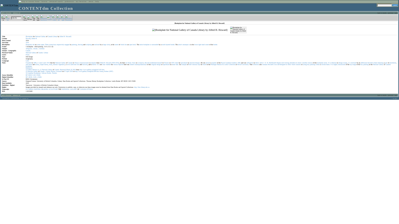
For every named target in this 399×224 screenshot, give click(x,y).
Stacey (101, 71)
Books (36, 48)
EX (27, 89)
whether (108, 64)
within (318, 64)
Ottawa (77, 63)
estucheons (392, 63)
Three (46, 44)
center (116, 44)
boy (308, 64)
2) (26, 71)
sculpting (89, 44)
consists (298, 64)
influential (250, 63)
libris (289, 64)
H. (64, 36)
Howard (28, 38)
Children (41, 48)
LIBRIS (30, 89)
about (91, 1)
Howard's (271, 64)
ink (33, 44)
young (51, 44)
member (214, 63)
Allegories (29, 48)
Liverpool (141, 63)
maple (42, 64)
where (176, 63)
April (67, 71)
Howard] (68, 36)
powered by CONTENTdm (11, 98)
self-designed (281, 64)
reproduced (166, 64)
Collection (232, 64)
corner (207, 44)
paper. (43, 44)
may (199, 64)
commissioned (83, 63)
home (37, 1)
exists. (326, 63)
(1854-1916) (115, 63)
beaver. (94, 64)
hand (203, 44)
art (126, 63)
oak (27, 64)
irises (50, 64)
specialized (184, 63)
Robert (106, 71)
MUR (30, 75)
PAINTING (37, 89)
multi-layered (166, 44)
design (341, 63)
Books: (49, 73)
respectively (60, 44)
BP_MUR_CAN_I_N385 (34, 77)
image (354, 64)
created (132, 64)
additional (364, 63)
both (190, 64)
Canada (50, 36)
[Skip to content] (26, 1)
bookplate (146, 44)
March (68, 69)
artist (261, 63)
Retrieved (63, 69)
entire (141, 44)
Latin (27, 61)
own (275, 64)
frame (375, 63)
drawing (80, 44)
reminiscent (341, 64)
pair (386, 63)
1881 (239, 63)
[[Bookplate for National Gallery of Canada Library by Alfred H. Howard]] (189, 30)
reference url (16, 13)
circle (108, 44)
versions (194, 64)
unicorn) (85, 64)
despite (278, 63)
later (174, 64)
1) (26, 69)
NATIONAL (65, 89)
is (150, 44)
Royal (223, 63)
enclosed (97, 44)
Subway (44, 73)
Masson (219, 64)
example (184, 64)
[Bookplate (29, 36)
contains (264, 64)
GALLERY (73, 89)
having (287, 63)
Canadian (228, 63)
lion (78, 64)
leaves (30, 64)
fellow (257, 63)
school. (299, 63)
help (97, 1)
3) (26, 73)
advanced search (56, 1)
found (204, 64)
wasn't (41, 63)
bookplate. (29, 66)
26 (71, 69)
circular (323, 64)
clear (103, 64)
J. (263, 63)
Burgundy (29, 44)
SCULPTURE (53, 89)
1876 (172, 63)
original (153, 64)
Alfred (61, 36)
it (37, 63)
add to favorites (6, 13)
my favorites (81, 1)
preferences (69, 1)
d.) (40, 69)
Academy (234, 63)
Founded (28, 63)
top (351, 64)
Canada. (40, 53)
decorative (370, 63)
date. (177, 64)
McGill (239, 64)
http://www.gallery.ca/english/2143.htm (92, 69)
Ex (223, 64)
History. (53, 71)
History (34, 69)
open (130, 44)
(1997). (111, 71)
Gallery (43, 36)
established (153, 63)
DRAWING (44, 89)
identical (334, 63)
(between (73, 64)
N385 (38, 75)
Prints (27, 55)
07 (65, 71)
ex (286, 64)
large (104, 44)
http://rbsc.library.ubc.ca (141, 87)
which (122, 44)
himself (159, 63)
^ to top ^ (395, 98)
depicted (120, 64)
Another (304, 63)
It (328, 63)
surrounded (154, 44)
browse (44, 1)
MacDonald (272, 63)
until (44, 63)
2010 (74, 69)
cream (39, 44)
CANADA (83, 89)
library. (129, 63)
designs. (197, 63)
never (283, 63)
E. (265, 63)
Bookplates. (37, 73)
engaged (67, 44)
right (199, 44)
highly (336, 64)
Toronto (166, 63)
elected (208, 63)
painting (74, 44)
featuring (380, 63)
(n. (38, 69)
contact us (25, 98)
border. (173, 44)
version (310, 63)
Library (55, 36)
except (345, 63)
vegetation (61, 64)
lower (196, 44)
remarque (185, 44)
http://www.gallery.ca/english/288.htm (87, 71)
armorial (192, 63)
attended (292, 63)
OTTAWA (90, 89)
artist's (180, 44)
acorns (37, 64)
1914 (48, 63)
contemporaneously (140, 64)
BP (27, 75)
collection (256, 64)
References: (29, 68)
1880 (34, 63)
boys (54, 44)
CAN (34, 75)
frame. (328, 64)
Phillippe (213, 64)
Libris (226, 64)
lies (126, 44)
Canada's (388, 64)
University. (245, 64)
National (38, 36)
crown (68, 64)
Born (133, 63)
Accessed (59, 71)
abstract (55, 64)
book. (134, 44)
